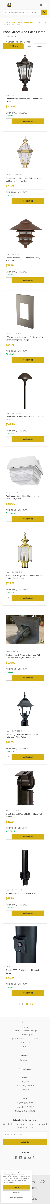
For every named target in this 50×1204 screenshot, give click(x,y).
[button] (13, 46)
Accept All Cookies (16, 1198)
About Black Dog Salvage (25, 1031)
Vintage (25, 1078)
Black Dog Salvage (25, 1085)
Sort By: (29, 46)
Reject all (16, 1192)
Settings (16, 1187)
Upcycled (25, 1081)
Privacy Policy (11, 1182)
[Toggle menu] (4, 4)
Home (25, 1027)
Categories (25, 1060)
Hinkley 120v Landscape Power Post (21, 893)
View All (25, 1089)
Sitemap (25, 1046)
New (25, 1074)
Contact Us (25, 1042)
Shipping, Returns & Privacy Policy (25, 1038)
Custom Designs (25, 1034)
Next (28, 1004)
